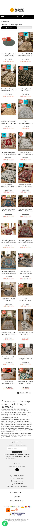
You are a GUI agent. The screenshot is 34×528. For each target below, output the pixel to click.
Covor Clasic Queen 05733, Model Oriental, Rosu (25, 210)
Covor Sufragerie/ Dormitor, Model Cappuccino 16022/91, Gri (25, 272)
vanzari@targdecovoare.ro (18, 486)
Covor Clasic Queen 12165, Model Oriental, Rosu (8, 153)
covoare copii (12, 435)
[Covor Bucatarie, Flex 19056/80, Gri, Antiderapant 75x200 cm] (8, 349)
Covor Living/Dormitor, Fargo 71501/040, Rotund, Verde (8, 55)
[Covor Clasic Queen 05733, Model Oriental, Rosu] (25, 201)
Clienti (16, 497)
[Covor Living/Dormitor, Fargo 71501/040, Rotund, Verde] (8, 42)
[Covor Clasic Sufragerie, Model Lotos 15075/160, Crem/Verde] (8, 75)
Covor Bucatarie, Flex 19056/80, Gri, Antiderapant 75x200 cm (8, 358)
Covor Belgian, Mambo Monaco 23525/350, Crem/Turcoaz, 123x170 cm (25, 382)
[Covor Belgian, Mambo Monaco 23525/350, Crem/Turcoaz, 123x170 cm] (25, 374)
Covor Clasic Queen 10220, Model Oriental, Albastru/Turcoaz (8, 272)
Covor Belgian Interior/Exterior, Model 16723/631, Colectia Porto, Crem (8, 382)
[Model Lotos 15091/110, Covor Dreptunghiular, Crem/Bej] (25, 42)
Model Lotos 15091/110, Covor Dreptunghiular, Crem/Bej (25, 55)
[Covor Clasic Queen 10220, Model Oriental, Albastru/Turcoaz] (8, 260)
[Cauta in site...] (32, 16)
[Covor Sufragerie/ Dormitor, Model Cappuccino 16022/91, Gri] (25, 260)
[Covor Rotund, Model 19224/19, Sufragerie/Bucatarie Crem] (8, 289)
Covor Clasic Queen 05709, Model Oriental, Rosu (8, 241)
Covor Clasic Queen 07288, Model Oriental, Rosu (25, 185)
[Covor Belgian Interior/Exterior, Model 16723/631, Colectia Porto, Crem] (8, 374)
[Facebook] (17, 469)
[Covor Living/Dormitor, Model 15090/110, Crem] (8, 109)
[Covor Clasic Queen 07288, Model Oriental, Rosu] (25, 173)
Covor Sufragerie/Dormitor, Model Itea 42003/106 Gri (25, 122)
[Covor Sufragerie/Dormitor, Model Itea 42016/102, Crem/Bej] (25, 349)
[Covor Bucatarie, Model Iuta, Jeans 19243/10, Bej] (8, 320)
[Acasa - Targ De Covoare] (17, 10)
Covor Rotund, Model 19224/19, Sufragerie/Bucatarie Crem (8, 299)
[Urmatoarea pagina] (30, 393)
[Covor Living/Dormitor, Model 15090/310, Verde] (25, 76)
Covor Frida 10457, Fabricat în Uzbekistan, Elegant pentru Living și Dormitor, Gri (8, 185)
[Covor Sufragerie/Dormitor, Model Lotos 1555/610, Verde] (25, 289)
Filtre (9, 28)
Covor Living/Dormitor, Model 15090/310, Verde (25, 89)
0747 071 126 (18, 484)
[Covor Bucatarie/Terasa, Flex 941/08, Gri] (25, 320)
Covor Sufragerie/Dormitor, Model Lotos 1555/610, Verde (25, 299)
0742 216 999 (18, 481)
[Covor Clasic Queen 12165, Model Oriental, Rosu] (8, 141)
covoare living (22, 433)
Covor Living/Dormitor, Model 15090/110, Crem (8, 122)
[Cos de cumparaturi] (27, 16)
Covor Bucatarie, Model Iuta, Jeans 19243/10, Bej (8, 333)
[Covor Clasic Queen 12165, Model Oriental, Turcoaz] (8, 201)
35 (27, 393)
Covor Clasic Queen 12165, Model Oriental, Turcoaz (8, 210)
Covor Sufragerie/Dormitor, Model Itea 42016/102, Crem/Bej (25, 358)
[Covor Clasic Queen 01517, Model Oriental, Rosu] (25, 229)
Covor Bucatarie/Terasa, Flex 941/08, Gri (25, 333)
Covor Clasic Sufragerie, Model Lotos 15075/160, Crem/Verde (8, 89)
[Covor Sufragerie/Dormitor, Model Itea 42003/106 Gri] (25, 109)
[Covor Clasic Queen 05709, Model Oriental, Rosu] (8, 229)
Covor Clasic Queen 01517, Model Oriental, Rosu (25, 241)
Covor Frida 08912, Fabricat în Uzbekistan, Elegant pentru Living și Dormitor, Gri (25, 153)
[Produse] (2, 17)
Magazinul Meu (16, 493)
